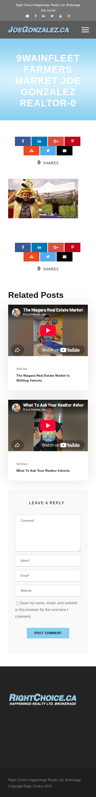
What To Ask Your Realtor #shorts (43, 470)
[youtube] (60, 16)
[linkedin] (43, 16)
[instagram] (69, 16)
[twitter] (52, 16)
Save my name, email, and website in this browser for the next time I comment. (46, 609)
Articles (21, 369)
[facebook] (35, 16)
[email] (27, 16)
